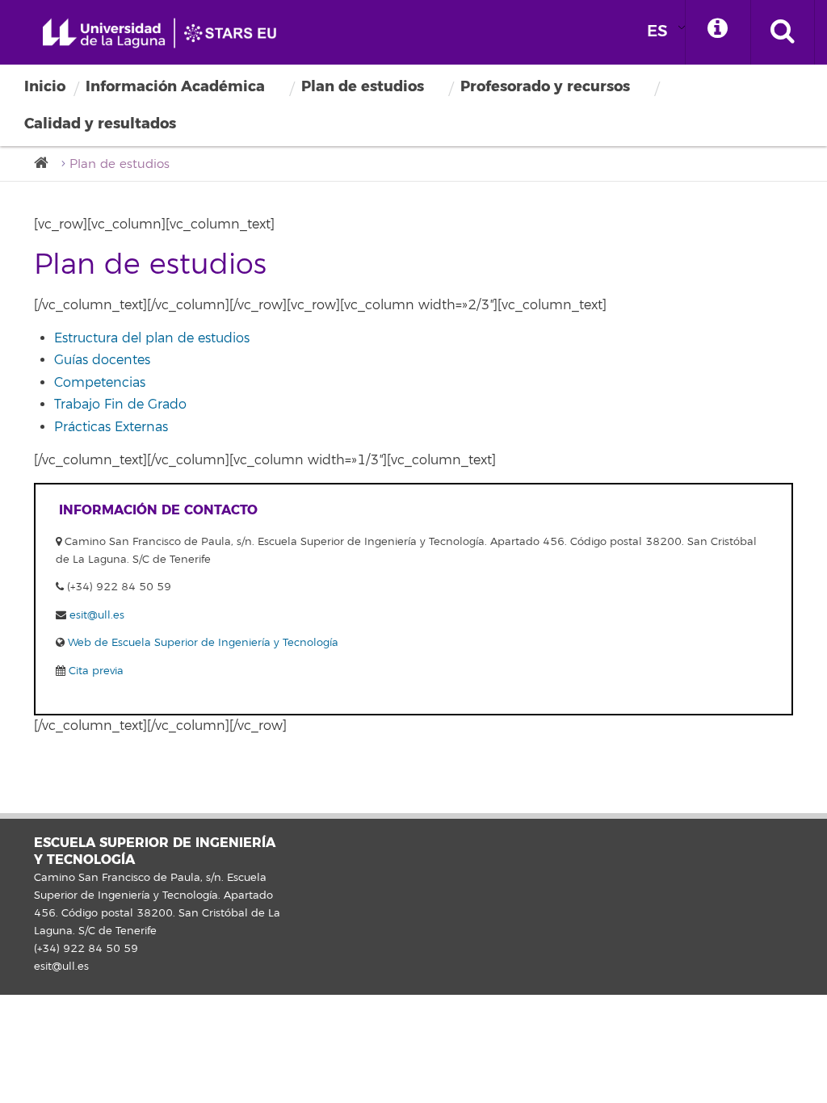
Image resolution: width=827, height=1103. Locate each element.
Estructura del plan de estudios (152, 338)
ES (657, 31)
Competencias (99, 383)
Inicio (44, 86)
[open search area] (782, 32)
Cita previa (94, 671)
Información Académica (175, 86)
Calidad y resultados (100, 123)
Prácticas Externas (111, 427)
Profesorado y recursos (545, 86)
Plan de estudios (362, 86)
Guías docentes (102, 360)
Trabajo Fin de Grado (120, 404)
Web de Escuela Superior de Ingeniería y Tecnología (201, 642)
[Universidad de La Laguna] (46, 163)
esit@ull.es (96, 615)
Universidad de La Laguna (165, 33)
